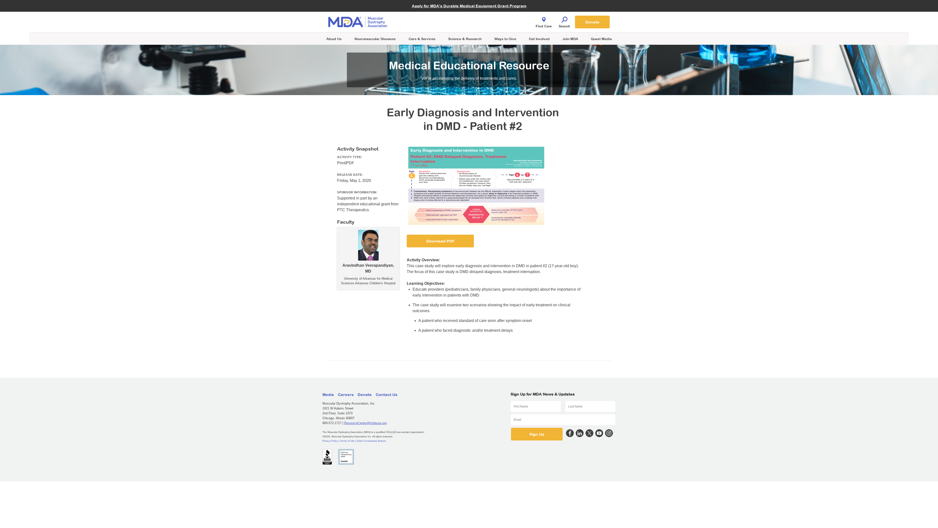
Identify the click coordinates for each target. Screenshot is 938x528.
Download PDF (440, 241)
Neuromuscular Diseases (375, 39)
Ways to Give (505, 39)
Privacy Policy (330, 441)
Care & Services (422, 39)
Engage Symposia (420, 14)
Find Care (544, 26)
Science (464, 39)
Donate (592, 22)
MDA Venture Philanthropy (493, 16)
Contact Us (386, 394)
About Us (334, 39)
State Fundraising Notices (371, 441)
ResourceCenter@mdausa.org (365, 423)
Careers (346, 394)
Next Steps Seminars (422, 22)
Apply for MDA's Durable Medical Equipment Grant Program (469, 6)
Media (328, 394)
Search (564, 26)
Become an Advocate (422, 12)
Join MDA (570, 39)
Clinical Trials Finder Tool (425, 16)
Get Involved (539, 39)
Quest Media (601, 39)
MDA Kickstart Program (491, 24)
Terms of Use (347, 441)
